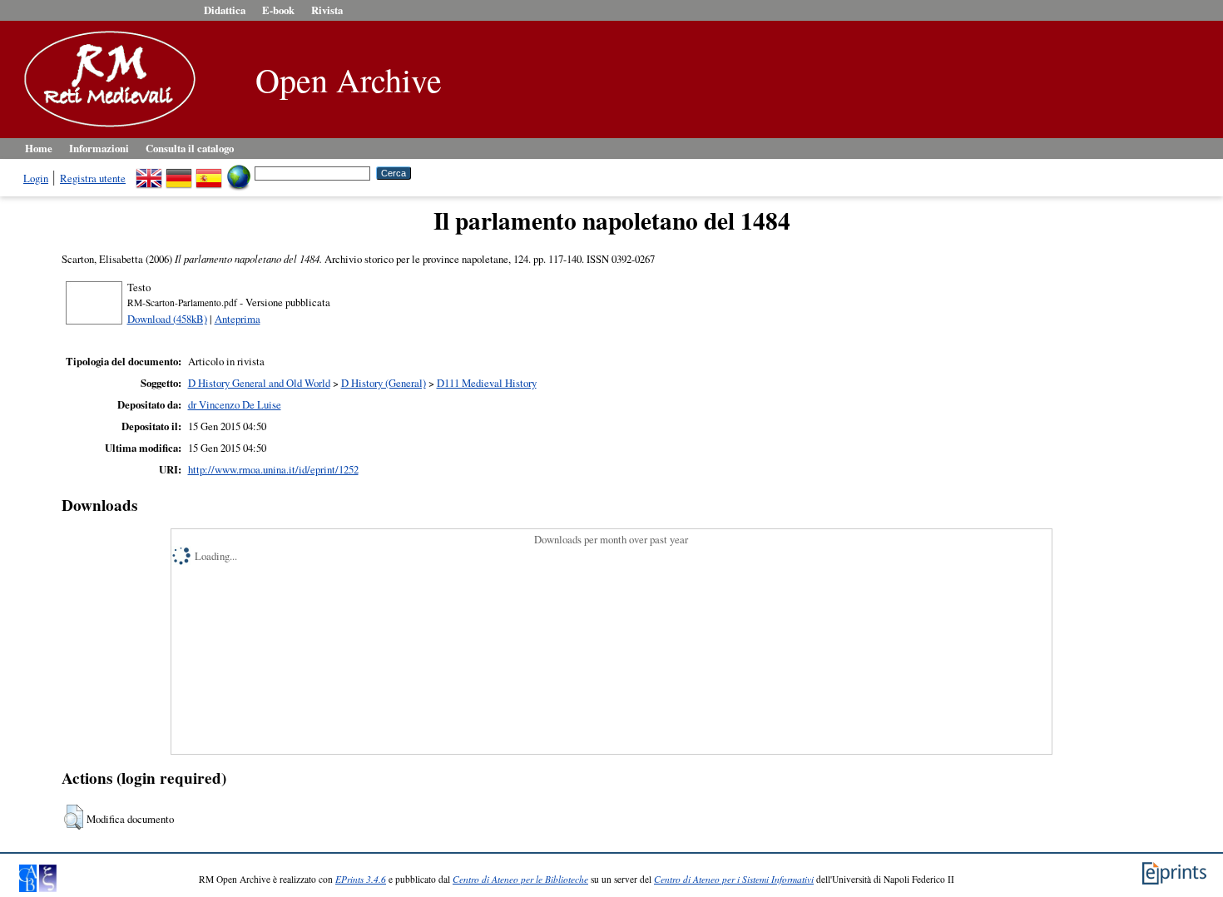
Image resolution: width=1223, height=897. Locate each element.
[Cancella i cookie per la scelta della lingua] (238, 172)
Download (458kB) (167, 318)
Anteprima (237, 318)
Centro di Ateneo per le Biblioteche (520, 879)
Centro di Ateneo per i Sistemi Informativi (734, 879)
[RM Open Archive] (105, 128)
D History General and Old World (259, 382)
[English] (149, 172)
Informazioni (99, 148)
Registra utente (93, 178)
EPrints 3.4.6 (360, 879)
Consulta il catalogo (190, 148)
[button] (73, 817)
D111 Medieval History (487, 382)
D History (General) (383, 382)
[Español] (209, 172)
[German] (179, 172)
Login (35, 178)
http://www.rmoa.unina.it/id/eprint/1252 (273, 469)
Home (38, 148)
